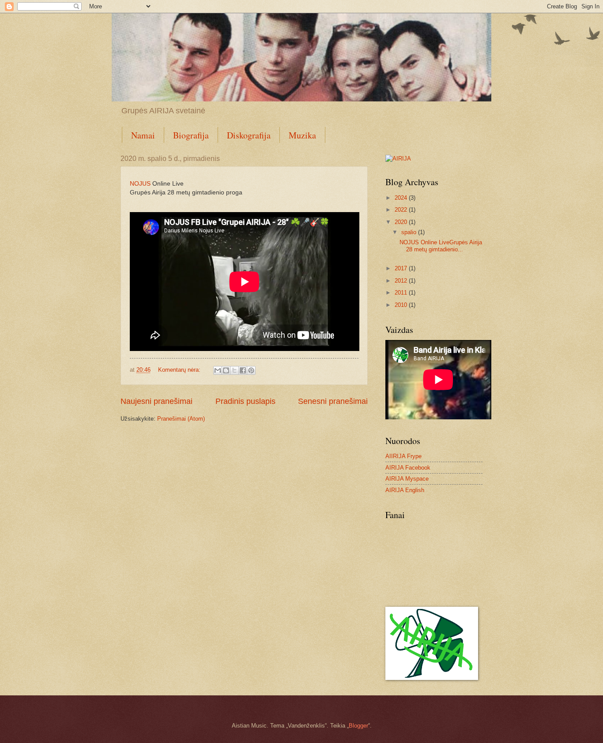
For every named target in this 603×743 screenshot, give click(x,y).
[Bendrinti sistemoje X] (234, 370)
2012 (402, 280)
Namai (143, 135)
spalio (409, 232)
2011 (402, 292)
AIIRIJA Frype (403, 456)
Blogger (358, 725)
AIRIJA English (404, 490)
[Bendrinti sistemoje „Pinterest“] (251, 370)
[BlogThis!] (226, 370)
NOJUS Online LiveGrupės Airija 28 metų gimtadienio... (440, 245)
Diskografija (249, 135)
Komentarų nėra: (180, 369)
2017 (402, 268)
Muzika (302, 135)
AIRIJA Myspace (407, 478)
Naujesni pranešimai (156, 401)
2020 (402, 222)
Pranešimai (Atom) (181, 418)
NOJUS (140, 183)
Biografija (191, 135)
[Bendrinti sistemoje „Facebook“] (242, 370)
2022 (402, 209)
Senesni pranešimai (333, 401)
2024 (402, 197)
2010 (402, 305)
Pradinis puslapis (245, 401)
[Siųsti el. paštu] (217, 370)
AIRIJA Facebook (407, 467)
